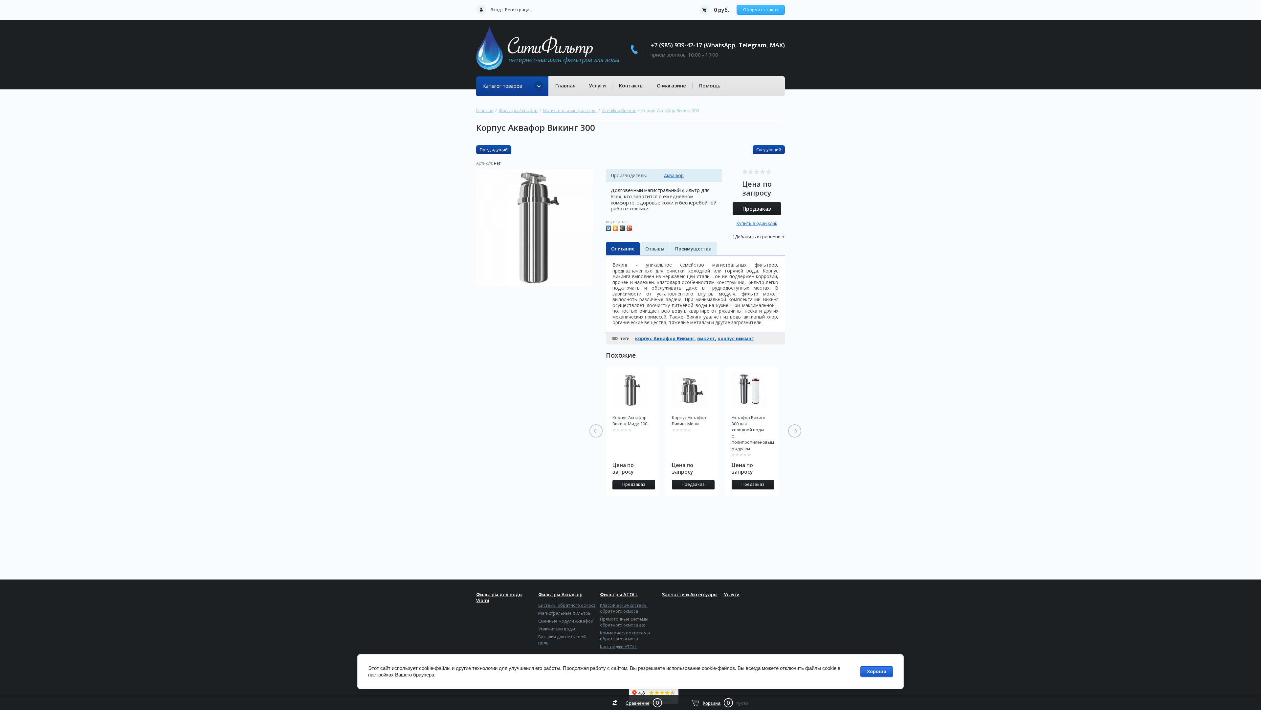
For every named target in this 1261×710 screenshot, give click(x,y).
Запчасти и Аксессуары (690, 595)
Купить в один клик (757, 223)
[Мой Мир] (623, 227)
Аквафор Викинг (619, 110)
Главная (565, 85)
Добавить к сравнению (759, 237)
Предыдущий (494, 150)
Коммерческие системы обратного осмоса (625, 636)
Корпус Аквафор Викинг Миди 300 (629, 420)
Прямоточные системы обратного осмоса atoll (624, 622)
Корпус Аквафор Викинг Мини (689, 420)
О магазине (671, 85)
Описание (622, 249)
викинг (706, 338)
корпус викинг (736, 338)
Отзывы (654, 249)
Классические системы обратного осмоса (624, 608)
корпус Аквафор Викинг (665, 338)
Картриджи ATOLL (618, 647)
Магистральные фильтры (569, 110)
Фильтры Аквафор (518, 110)
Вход (496, 9)
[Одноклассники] (616, 227)
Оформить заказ (760, 9)
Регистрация (518, 9)
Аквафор (674, 175)
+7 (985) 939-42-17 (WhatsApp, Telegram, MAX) (718, 45)
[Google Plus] (630, 227)
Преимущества (693, 249)
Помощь (709, 85)
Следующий (768, 150)
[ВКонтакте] (609, 227)
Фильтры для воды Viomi (499, 598)
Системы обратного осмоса (567, 605)
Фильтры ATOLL (619, 595)
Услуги (597, 85)
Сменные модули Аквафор (565, 621)
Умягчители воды (556, 629)
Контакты (631, 85)
